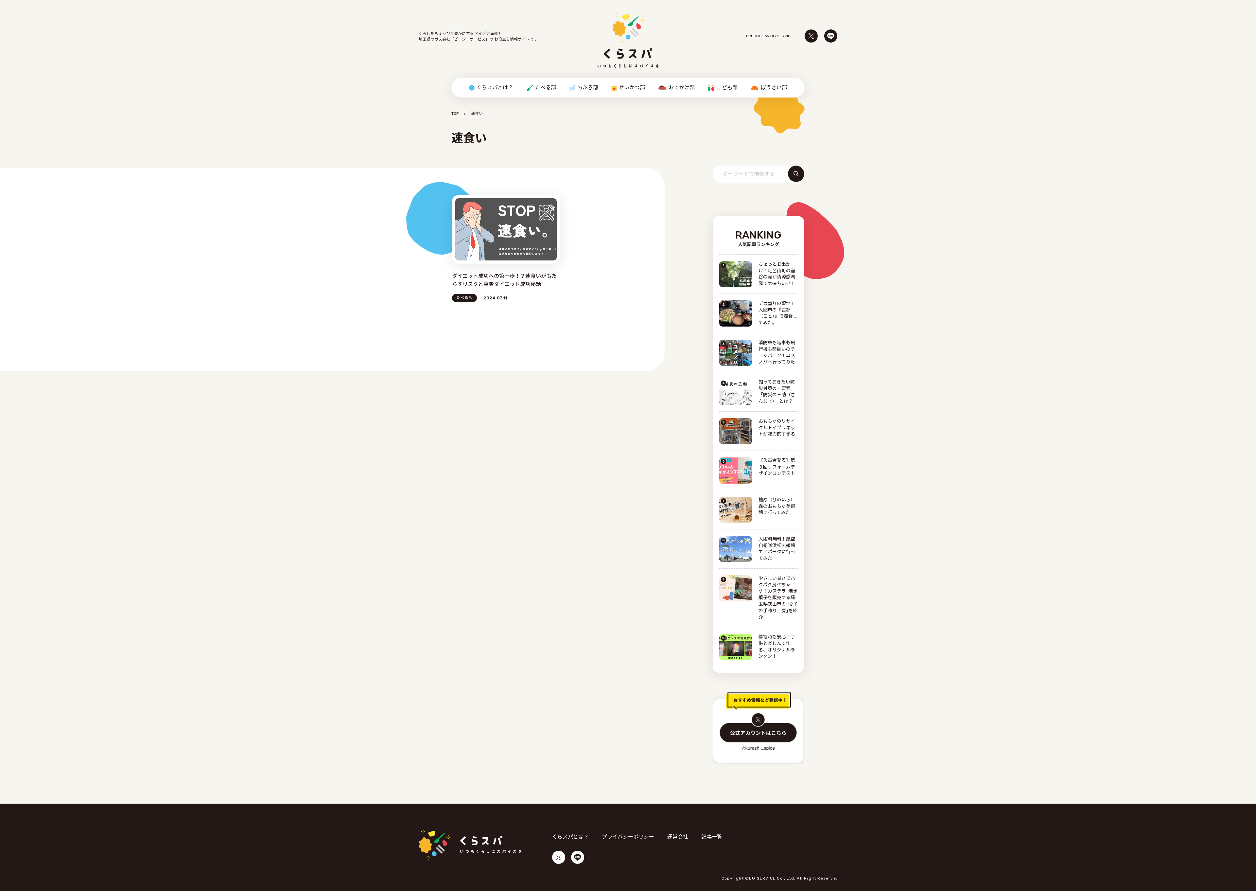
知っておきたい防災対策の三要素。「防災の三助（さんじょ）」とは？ (777, 391)
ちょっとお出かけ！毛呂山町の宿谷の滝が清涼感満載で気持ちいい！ (777, 274)
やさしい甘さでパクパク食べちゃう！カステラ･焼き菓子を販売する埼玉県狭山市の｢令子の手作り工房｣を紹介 (778, 598)
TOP (455, 113)
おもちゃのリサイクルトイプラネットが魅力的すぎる (777, 428)
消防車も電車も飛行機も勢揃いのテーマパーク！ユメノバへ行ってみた (777, 352)
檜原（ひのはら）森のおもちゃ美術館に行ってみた (777, 506)
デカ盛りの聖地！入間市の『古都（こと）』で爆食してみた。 (778, 313)
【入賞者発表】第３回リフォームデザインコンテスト (777, 467)
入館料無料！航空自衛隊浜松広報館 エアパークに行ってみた (777, 548)
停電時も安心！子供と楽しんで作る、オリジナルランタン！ (777, 646)
